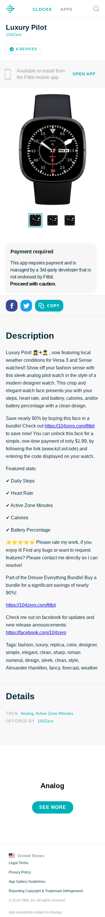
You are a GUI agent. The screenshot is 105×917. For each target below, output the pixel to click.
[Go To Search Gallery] (96, 9)
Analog (26, 705)
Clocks (42, 9)
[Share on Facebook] (12, 305)
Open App (84, 73)
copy (53, 305)
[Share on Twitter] (26, 305)
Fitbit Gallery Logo (10, 8)
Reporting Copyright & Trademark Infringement (45, 882)
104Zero (13, 34)
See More (53, 798)
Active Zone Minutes (53, 705)
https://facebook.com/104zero (36, 624)
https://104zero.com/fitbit (70, 425)
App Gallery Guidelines (27, 872)
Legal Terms (18, 854)
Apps (65, 9)
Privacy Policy (19, 863)
